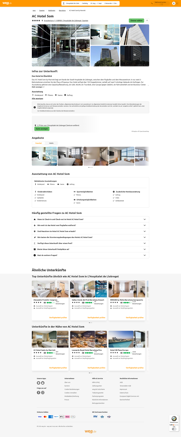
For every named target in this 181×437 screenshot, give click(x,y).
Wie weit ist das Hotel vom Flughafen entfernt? (56, 225)
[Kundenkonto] (175, 3)
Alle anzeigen (37, 98)
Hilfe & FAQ (96, 382)
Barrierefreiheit (125, 400)
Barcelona (62, 10)
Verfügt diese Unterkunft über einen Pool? (54, 243)
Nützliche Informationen (100, 400)
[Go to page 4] (92, 167)
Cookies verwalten (71, 393)
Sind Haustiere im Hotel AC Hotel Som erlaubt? (56, 231)
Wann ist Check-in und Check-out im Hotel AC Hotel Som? (60, 219)
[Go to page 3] (91, 322)
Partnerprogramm (98, 396)
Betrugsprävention (98, 403)
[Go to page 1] (89, 322)
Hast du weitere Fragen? (47, 255)
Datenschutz (124, 393)
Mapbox (135, 131)
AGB (121, 382)
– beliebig (84, 3)
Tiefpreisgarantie (97, 393)
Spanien (42, 10)
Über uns (67, 382)
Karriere (67, 386)
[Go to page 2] (90, 322)
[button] (61, 45)
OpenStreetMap (144, 131)
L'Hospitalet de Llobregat (73, 3)
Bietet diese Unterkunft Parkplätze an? (53, 249)
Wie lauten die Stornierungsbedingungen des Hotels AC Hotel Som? (64, 237)
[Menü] (177, 416)
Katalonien (51, 10)
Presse (67, 400)
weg (34, 10)
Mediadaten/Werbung (72, 396)
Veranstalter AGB (125, 386)
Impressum (123, 389)
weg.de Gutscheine (98, 389)
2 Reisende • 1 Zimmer (111, 3)
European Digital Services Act (129, 396)
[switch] (174, 429)
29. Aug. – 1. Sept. (96, 3)
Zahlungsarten (97, 386)
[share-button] (147, 21)
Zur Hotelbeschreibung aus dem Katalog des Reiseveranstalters (56, 111)
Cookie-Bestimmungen (72, 389)
